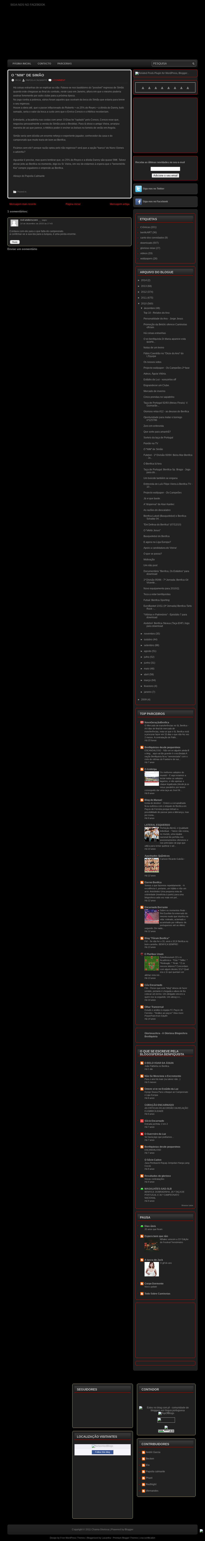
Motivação (149, 559)
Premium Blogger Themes (125, 1538)
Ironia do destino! (153, 803)
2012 (144, 292)
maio (147, 668)
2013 (144, 286)
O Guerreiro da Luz (155, 1134)
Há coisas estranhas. (155, 333)
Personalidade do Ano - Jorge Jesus (163, 318)
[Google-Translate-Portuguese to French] (149, 90)
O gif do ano (166, 1263)
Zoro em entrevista (154, 426)
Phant (149, 1478)
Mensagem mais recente (22, 204)
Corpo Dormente (154, 1283)
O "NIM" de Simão (27, 75)
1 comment (58, 80)
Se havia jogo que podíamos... (159, 1137)
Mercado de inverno (154, 391)
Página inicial (22, 63)
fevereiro (149, 686)
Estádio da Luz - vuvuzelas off (160, 379)
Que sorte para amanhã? (157, 431)
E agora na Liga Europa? (157, 542)
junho (147, 662)
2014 (144, 280)
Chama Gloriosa (100, 1529)
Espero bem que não (156, 1236)
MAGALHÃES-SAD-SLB (158, 1188)
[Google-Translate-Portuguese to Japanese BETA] (168, 90)
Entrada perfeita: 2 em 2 (156, 1124)
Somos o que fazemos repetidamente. (163, 885)
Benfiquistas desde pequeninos (162, 747)
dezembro (150, 308)
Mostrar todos (187, 1205)
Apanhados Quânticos (157, 855)
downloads (146, 242)
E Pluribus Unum (154, 954)
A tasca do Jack (154, 1260)
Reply (14, 242)
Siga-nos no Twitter (153, 188)
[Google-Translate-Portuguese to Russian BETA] (181, 90)
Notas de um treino (154, 347)
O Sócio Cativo (153, 1159)
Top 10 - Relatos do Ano (157, 312)
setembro (149, 645)
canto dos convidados (152, 237)
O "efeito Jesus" (152, 530)
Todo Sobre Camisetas (157, 1293)
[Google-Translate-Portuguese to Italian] (162, 90)
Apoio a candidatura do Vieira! (160, 547)
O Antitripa (151, 769)
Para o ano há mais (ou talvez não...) (162, 1079)
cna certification (147, 1538)
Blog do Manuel (153, 800)
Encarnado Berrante (156, 907)
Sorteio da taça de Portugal (158, 437)
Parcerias (64, 63)
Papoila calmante (155, 1471)
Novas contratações (154, 1179)
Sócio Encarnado (154, 1120)
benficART (146, 232)
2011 (144, 297)
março (147, 680)
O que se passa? (153, 553)
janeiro (148, 692)
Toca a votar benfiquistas (157, 594)
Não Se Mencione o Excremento (163, 1076)
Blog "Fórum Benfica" (157, 938)
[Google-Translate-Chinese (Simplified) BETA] (143, 90)
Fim (147, 988)
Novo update (151, 1286)
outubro (148, 639)
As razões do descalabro (157, 510)
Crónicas (145, 227)
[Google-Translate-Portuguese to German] (156, 90)
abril (146, 674)
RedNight (151, 1484)
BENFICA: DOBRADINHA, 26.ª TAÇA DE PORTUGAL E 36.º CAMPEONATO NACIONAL (164, 1195)
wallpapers (146, 258)
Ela (148, 1465)
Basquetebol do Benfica (157, 536)
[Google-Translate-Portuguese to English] (175, 90)
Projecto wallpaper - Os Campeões (163, 492)
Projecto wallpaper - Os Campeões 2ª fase (167, 367)
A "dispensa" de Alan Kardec (159, 504)
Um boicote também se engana (161, 478)
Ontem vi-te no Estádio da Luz (161, 1089)
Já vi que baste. (152, 498)
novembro (150, 633)
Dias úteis (150, 1226)
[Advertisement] (80, 350)
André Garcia (153, 1452)
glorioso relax (147, 248)
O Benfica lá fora (153, 463)
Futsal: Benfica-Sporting (157, 600)
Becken (150, 1458)
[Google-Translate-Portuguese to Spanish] (188, 90)
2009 (144, 699)
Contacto (44, 63)
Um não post (150, 565)
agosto (148, 651)
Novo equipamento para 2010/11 (161, 588)
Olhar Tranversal (154, 1007)
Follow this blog (102, 1452)
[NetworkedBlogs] (102, 1446)
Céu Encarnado (153, 985)
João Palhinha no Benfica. (157, 1066)
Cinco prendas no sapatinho (159, 397)
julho (147, 657)
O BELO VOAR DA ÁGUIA (159, 1063)
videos (144, 253)
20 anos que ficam (153, 1229)
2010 (144, 303)
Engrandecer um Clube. (157, 385)
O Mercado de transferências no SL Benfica (166, 725)
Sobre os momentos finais (173, 910)
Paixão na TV (151, 443)
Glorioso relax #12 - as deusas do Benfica (166, 411)
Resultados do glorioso (158, 1176)
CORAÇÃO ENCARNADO (159, 1105)
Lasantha (106, 1538)
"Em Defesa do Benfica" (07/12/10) (162, 524)
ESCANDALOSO (153, 750)
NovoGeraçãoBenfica (157, 722)
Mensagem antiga (120, 204)
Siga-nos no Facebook (155, 201)
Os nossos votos (152, 362)
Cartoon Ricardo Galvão (172, 859)
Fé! (146, 941)
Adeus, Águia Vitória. (155, 373)
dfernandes (152, 1490)
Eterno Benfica (153, 882)
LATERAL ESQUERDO (157, 825)
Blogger (129, 1529)
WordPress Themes (75, 1538)
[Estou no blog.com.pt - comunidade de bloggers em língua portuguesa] (166, 1410)
